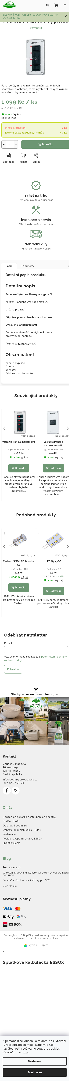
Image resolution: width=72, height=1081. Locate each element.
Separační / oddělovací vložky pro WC (26, 880)
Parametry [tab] (27, 266)
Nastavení (34, 1061)
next (68, 428)
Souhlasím (35, 1072)
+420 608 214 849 (13, 783)
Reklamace (9, 834)
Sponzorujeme (11, 843)
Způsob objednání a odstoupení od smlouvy (29, 817)
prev (4, 428)
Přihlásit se (13, 669)
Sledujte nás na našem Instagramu (37, 694)
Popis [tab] (9, 266)
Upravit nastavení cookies (43, 938)
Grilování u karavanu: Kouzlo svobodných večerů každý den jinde (36, 873)
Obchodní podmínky (15, 825)
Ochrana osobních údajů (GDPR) (22, 830)
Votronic (36, 28)
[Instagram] (16, 791)
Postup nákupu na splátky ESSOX (22, 838)
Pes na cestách (12, 867)
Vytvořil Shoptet (38, 945)
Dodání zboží (11, 821)
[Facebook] (7, 791)
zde (25, 1052)
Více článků (10, 886)
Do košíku (47, 144)
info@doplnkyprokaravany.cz (20, 779)
